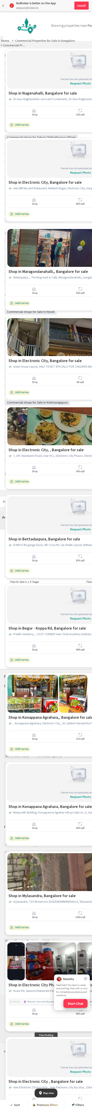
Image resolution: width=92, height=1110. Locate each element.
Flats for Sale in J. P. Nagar (24, 581)
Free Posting (46, 1035)
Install (81, 6)
